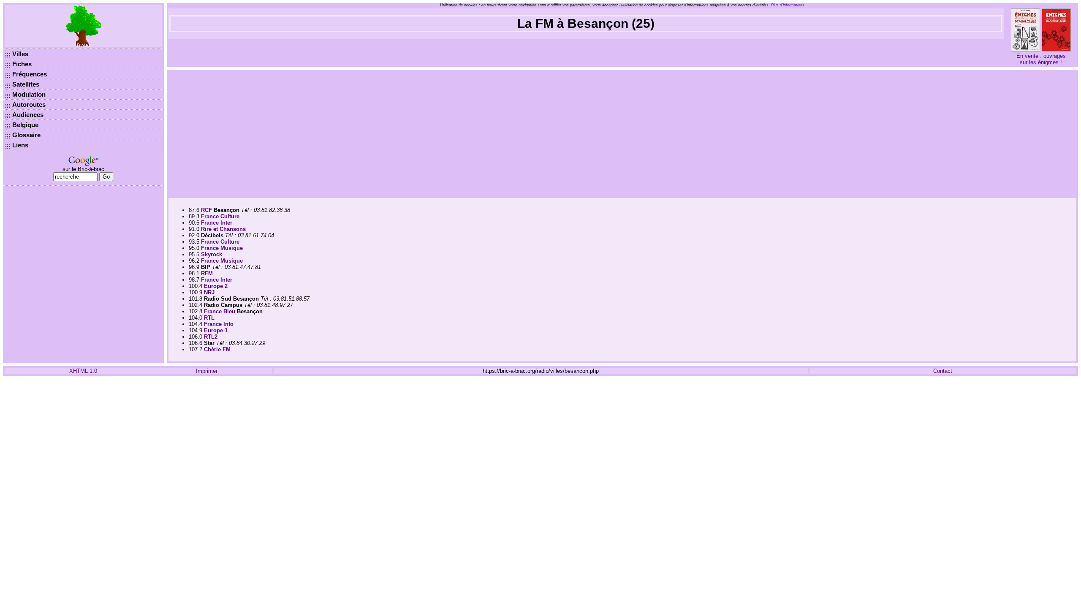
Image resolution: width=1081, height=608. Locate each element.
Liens (20, 145)
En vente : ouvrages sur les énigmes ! (1041, 59)
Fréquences (29, 74)
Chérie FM (217, 349)
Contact (942, 371)
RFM (207, 273)
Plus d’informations (787, 5)
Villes (20, 53)
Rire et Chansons (223, 229)
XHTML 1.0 (83, 371)
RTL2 (210, 337)
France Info (219, 324)
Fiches (22, 64)
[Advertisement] (622, 133)
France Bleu (219, 311)
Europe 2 (216, 286)
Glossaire (26, 134)
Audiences (27, 114)
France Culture (220, 216)
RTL (209, 318)
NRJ (209, 292)
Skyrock (211, 254)
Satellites (25, 84)
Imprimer (206, 371)
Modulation (29, 94)
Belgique (25, 124)
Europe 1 (216, 330)
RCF (206, 210)
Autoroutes (29, 104)
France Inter (216, 223)
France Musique (222, 248)
